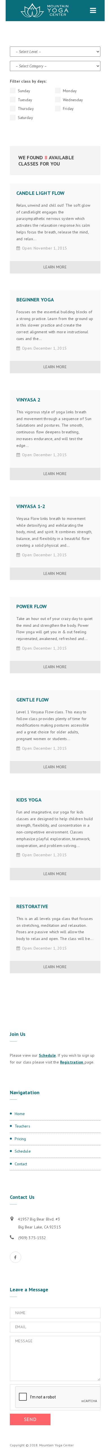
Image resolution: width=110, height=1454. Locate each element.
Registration (72, 1062)
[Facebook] (15, 1257)
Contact (21, 1163)
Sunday (23, 90)
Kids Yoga (29, 799)
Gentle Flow (32, 699)
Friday (68, 108)
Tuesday (24, 99)
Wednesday (72, 99)
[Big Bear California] (44, 10)
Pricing (20, 1138)
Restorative (32, 906)
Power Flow (31, 606)
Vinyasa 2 (28, 399)
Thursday (25, 108)
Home (20, 1113)
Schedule (47, 1055)
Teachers (22, 1126)
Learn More (55, 267)
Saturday (25, 117)
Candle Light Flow (40, 193)
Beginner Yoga (35, 299)
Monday (69, 90)
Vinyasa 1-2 (30, 506)
